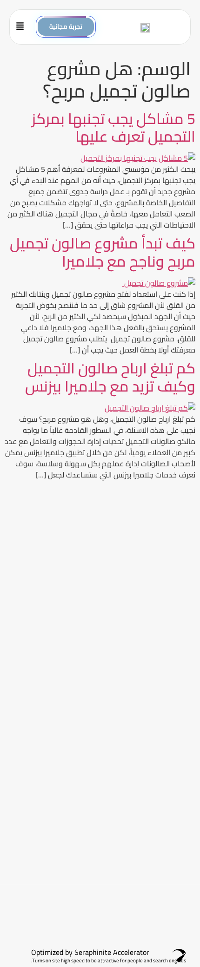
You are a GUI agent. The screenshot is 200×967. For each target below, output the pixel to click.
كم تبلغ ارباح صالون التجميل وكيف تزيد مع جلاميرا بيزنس (110, 376)
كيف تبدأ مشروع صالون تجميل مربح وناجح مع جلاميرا (102, 251)
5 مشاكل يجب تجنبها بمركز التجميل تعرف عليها (113, 127)
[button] (23, 27)
